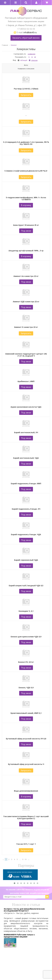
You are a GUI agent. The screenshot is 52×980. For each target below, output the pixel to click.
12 (29, 57)
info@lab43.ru (30, 32)
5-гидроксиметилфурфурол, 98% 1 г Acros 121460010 (26, 199)
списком (34, 60)
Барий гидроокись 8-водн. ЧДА (26, 534)
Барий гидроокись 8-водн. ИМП (26, 484)
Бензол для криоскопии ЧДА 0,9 (26, 637)
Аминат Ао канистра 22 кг (26, 276)
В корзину (26, 205)
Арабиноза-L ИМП (26, 381)
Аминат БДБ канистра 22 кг (26, 302)
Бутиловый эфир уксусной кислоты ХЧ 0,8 (26, 739)
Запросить (26, 95)
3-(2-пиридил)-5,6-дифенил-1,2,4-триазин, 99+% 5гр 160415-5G (26, 143)
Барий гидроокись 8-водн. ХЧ (26, 509)
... (20, 859)
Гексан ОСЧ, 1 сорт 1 (26, 844)
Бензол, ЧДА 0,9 (26, 688)
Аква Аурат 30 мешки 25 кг (26, 225)
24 (32, 57)
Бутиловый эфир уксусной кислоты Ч (26, 764)
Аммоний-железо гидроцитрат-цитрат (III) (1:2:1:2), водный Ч (26, 355)
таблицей (23, 60)
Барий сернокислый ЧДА (26, 560)
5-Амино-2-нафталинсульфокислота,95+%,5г (26, 171)
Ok (47, 896)
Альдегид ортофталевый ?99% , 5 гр (26, 251)
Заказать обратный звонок (26, 37)
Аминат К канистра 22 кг (26, 327)
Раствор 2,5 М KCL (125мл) (26, 89)
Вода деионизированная (26, 791)
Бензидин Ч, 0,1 (26, 611)
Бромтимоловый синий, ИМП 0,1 (26, 713)
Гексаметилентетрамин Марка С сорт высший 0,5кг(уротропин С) (26, 817)
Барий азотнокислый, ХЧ (26, 432)
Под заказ (26, 230)
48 (35, 57)
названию (31, 54)
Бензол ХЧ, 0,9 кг (26, 662)
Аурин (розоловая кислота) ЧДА (26, 407)
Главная (5, 45)
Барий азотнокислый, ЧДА (26, 458)
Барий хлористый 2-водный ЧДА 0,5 (26, 586)
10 (25, 859)
